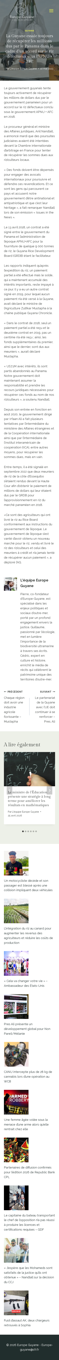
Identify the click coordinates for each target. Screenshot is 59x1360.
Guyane (29, 30)
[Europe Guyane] (22, 10)
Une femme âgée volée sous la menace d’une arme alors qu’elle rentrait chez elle (26, 1124)
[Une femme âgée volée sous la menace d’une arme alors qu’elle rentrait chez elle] (29, 1102)
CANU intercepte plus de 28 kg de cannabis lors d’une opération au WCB (28, 1076)
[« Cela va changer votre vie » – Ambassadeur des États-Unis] (29, 963)
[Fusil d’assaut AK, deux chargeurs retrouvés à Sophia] (29, 1303)
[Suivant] (49, 790)
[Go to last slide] (9, 790)
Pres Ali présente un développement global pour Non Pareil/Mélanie (27, 1028)
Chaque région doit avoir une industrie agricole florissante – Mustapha (14, 706)
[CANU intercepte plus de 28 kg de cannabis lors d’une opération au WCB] (29, 1054)
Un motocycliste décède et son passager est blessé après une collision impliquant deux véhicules (28, 885)
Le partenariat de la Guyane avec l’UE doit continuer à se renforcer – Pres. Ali (45, 706)
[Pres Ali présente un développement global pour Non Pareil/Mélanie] (29, 1006)
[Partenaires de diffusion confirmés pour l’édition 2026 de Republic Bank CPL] (29, 1150)
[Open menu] (51, 10)
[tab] (23, 831)
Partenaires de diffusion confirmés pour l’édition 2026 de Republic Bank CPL (29, 1172)
